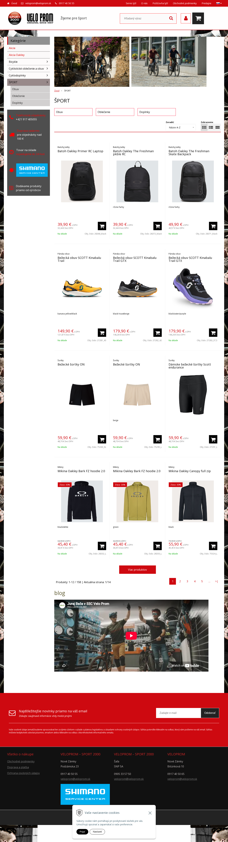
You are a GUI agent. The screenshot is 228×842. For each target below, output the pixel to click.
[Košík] (199, 18)
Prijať (82, 831)
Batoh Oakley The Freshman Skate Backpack (189, 152)
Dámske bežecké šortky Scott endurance (190, 365)
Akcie (12, 48)
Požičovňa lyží (160, 3)
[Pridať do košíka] (102, 226)
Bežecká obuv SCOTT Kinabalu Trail (79, 259)
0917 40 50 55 (66, 3)
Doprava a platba (18, 767)
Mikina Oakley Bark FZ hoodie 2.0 (81, 471)
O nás (144, 3)
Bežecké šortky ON (71, 364)
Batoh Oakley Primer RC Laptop (80, 151)
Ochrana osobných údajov (23, 773)
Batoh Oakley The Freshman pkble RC (133, 152)
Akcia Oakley (17, 55)
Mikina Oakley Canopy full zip (190, 471)
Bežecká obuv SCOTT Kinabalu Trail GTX (135, 259)
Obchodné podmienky (185, 3)
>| (216, 581)
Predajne (206, 3)
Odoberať (210, 712)
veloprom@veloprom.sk (38, 3)
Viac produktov (137, 569)
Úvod (14, 3)
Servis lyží (131, 3)
